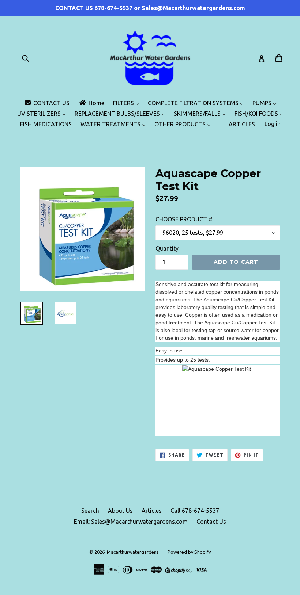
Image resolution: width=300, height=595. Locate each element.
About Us (120, 510)
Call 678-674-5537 (194, 510)
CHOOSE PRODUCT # (184, 219)
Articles (152, 510)
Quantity (167, 248)
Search (90, 510)
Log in (273, 124)
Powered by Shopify (189, 551)
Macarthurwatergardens (133, 551)
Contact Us (211, 521)
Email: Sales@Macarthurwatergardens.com (131, 521)
